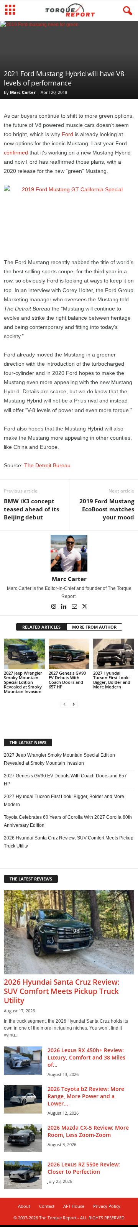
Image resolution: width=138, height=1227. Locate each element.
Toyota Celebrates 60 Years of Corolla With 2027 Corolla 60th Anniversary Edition (68, 821)
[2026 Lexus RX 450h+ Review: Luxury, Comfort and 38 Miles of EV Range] (23, 1060)
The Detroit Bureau (47, 465)
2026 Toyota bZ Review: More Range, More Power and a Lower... (86, 1096)
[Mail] (75, 607)
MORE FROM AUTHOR (94, 627)
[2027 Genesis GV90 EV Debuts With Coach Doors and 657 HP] (69, 654)
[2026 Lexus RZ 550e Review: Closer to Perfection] (23, 1175)
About (24, 1206)
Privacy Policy (106, 1206)
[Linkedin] (64, 607)
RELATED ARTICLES (41, 627)
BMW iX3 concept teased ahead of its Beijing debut (31, 509)
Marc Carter (23, 92)
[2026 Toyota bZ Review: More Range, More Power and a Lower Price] (23, 1099)
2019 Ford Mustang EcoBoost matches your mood (106, 509)
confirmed (16, 152)
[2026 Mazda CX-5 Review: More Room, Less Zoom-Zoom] (23, 1138)
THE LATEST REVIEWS (31, 879)
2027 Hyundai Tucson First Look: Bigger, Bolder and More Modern (111, 680)
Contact (46, 1206)
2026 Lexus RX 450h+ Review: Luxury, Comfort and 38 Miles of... (86, 1057)
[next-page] (73, 704)
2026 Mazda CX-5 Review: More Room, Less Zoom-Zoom (88, 1131)
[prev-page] (64, 704)
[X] (84, 607)
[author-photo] (69, 553)
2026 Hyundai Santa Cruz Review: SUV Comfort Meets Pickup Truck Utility (68, 842)
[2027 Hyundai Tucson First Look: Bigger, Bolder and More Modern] (113, 654)
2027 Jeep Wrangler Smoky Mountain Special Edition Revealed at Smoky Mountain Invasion (23, 682)
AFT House (73, 1206)
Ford (67, 134)
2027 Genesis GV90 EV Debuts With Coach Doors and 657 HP (67, 680)
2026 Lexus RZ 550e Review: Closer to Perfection (84, 1168)
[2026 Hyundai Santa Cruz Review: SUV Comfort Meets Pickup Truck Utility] (69, 932)
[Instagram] (54, 607)
